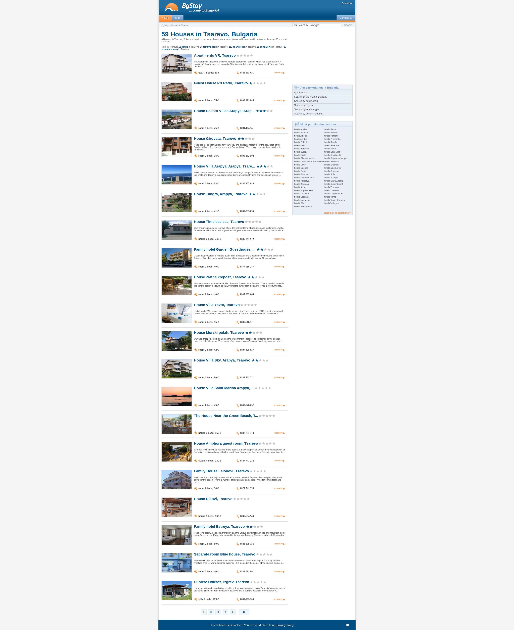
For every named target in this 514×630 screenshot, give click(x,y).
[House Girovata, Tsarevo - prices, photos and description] (177, 156)
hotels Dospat (301, 168)
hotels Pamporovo (303, 206)
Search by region (303, 105)
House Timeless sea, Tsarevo (219, 221)
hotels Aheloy (300, 129)
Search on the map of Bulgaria (310, 96)
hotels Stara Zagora (333, 181)
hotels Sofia (329, 174)
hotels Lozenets (302, 197)
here (272, 625)
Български (347, 3)
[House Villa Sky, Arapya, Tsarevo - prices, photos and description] (177, 377)
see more (278, 72)
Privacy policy (285, 625)
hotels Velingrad (331, 203)
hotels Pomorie (331, 136)
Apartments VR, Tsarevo (215, 55)
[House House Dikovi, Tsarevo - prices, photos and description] (177, 516)
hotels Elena (300, 171)
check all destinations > (337, 212)
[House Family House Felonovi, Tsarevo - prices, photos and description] (177, 488)
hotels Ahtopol (301, 132)
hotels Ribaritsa (331, 145)
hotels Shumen (331, 164)
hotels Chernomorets (304, 158)
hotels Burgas (301, 152)
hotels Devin (300, 164)
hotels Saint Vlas (332, 152)
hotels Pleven (330, 129)
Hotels (165, 17)
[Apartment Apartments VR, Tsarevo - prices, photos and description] (177, 72)
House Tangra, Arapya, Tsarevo (221, 194)
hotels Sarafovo (331, 161)
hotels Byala (300, 155)
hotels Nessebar (302, 200)
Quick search (301, 92)
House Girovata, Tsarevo (215, 138)
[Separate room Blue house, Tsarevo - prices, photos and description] (177, 571)
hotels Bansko (301, 145)
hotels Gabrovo (301, 174)
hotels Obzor (300, 203)
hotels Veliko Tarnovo (334, 200)
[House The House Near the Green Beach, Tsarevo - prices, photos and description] (177, 433)
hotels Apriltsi (300, 139)
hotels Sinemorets (333, 168)
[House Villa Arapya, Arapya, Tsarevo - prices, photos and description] (177, 183)
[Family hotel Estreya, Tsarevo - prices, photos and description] (177, 544)
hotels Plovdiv (331, 132)
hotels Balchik (301, 142)
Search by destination (306, 101)
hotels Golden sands (304, 177)
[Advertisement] (322, 54)
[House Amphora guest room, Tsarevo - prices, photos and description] (177, 460)
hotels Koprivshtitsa (303, 190)
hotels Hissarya (301, 181)
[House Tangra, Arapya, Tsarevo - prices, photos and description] (177, 211)
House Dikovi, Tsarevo (213, 498)
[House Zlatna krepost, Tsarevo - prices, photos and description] (177, 294)
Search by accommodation (308, 113)
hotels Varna (330, 197)
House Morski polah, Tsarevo (219, 332)
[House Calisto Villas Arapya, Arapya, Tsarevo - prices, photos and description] (177, 128)
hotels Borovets (301, 148)
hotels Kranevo (301, 193)
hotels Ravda (330, 142)
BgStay (165, 25)
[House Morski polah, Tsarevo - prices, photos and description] (177, 350)
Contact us (346, 17)
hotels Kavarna (301, 184)
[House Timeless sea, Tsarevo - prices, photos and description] (177, 239)
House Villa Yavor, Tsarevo (217, 304)
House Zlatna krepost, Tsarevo (220, 277)
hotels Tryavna (331, 187)
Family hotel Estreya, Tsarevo (219, 526)
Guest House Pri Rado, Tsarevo (221, 83)
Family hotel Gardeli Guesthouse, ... (224, 249)
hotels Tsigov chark (333, 193)
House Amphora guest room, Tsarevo (226, 443)
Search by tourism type (306, 109)
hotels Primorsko (332, 139)
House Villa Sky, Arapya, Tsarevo (222, 360)
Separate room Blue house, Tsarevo (224, 554)
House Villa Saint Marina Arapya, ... (224, 388)
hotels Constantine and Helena (309, 161)
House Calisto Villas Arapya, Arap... (224, 110)
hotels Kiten (299, 187)
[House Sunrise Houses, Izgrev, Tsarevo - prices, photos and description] (177, 599)
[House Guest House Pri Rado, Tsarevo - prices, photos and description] (177, 100)
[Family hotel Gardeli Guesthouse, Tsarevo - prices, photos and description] (177, 266)
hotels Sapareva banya (335, 158)
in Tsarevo (188, 47)
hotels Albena (300, 136)
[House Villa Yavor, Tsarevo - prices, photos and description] (177, 322)
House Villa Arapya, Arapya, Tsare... (224, 166)
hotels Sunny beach (333, 184)
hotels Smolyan (331, 171)
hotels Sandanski (332, 155)
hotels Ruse (330, 148)
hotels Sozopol (331, 177)
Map (177, 17)
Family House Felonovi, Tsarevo (221, 471)
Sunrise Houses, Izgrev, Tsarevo (221, 582)
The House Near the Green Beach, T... (226, 415)
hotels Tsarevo (331, 190)
